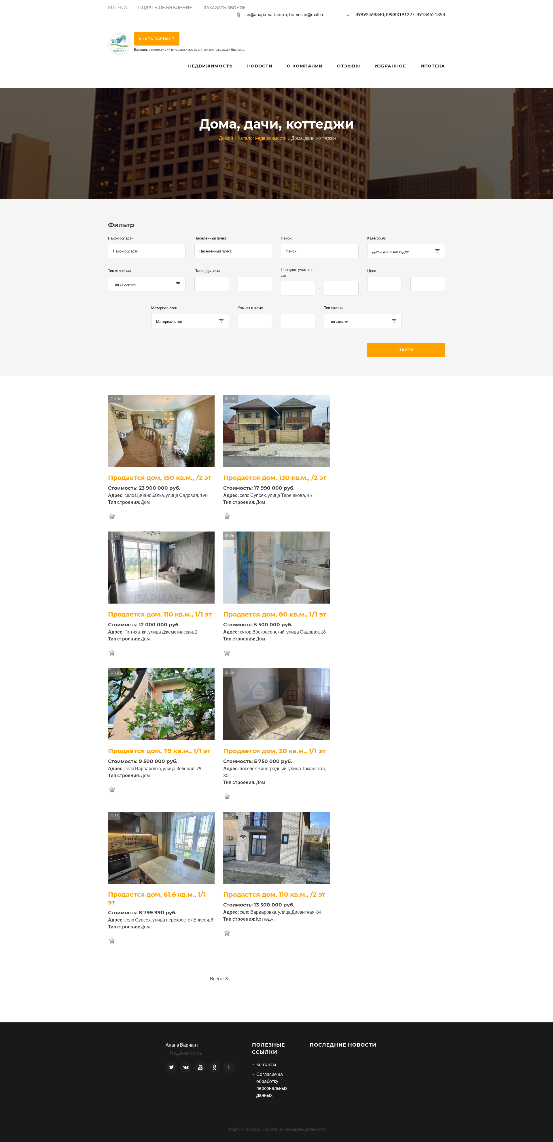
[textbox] (146, 251)
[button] (225, 7)
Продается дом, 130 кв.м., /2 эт (275, 478)
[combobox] (147, 251)
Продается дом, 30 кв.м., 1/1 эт (274, 751)
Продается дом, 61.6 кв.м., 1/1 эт (157, 898)
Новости (259, 66)
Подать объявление (165, 7)
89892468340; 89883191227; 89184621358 (400, 14)
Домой (226, 138)
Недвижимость (210, 66)
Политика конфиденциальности (294, 1129)
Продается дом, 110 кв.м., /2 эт (274, 894)
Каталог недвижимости (262, 138)
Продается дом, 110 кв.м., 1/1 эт (160, 614)
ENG (122, 7)
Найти (406, 349)
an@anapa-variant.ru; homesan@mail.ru (285, 14)
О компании (305, 66)
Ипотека (433, 66)
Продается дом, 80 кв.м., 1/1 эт (274, 614)
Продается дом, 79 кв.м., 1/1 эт (159, 751)
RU (111, 7)
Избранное (390, 66)
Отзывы (348, 66)
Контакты (266, 1064)
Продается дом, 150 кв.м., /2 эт (159, 478)
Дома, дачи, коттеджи (313, 138)
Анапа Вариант (182, 1044)
